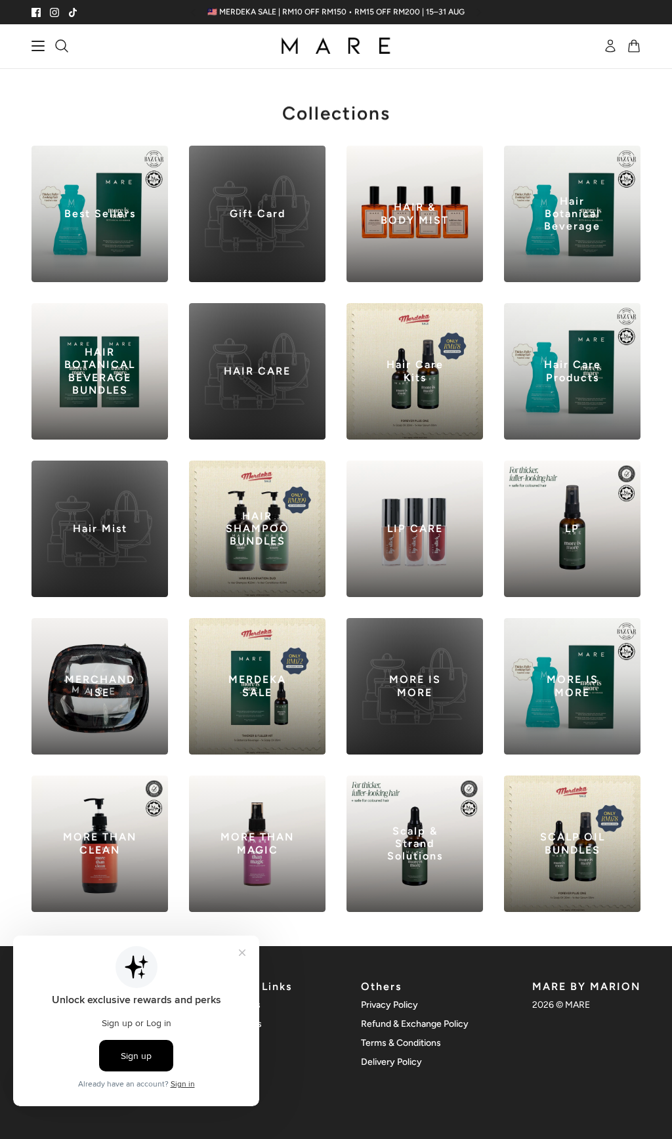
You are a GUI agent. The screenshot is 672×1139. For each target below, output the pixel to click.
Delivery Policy (391, 1061)
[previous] (193, 12)
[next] (479, 12)
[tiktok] (73, 12)
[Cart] (633, 45)
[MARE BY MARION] (336, 46)
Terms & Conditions (401, 1042)
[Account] (610, 45)
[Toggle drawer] (38, 46)
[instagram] (54, 12)
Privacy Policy (389, 1004)
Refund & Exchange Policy (415, 1023)
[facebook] (36, 12)
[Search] (61, 45)
